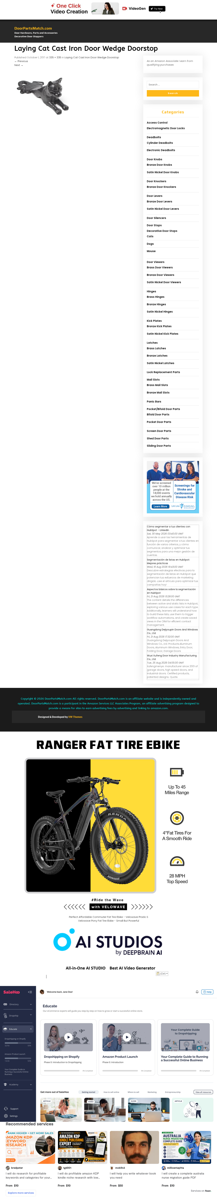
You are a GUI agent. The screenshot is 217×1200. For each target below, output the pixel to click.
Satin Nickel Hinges (160, 311)
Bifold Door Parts (158, 414)
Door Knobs (154, 159)
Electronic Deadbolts (161, 150)
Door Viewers (155, 262)
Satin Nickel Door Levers (163, 209)
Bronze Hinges (156, 304)
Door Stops (154, 225)
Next (18, 65)
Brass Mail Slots (157, 385)
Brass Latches (156, 348)
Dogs (150, 244)
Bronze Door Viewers (160, 275)
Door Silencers (156, 218)
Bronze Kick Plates (159, 326)
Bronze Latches (157, 355)
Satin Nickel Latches (160, 363)
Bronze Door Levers (159, 201)
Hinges (151, 291)
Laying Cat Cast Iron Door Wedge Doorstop (92, 57)
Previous (21, 61)
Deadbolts (154, 137)
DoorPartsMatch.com (33, 28)
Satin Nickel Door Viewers (164, 282)
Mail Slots (153, 379)
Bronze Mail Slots (158, 392)
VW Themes (75, 716)
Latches (152, 343)
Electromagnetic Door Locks (166, 128)
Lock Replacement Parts (163, 372)
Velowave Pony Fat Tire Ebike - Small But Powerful (108, 920)
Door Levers (154, 196)
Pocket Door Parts (159, 422)
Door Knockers (156, 181)
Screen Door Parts (159, 431)
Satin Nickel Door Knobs (163, 172)
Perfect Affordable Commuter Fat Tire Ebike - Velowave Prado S (108, 917)
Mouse (151, 251)
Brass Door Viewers (160, 267)
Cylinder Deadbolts (160, 143)
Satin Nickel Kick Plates (162, 334)
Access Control (157, 122)
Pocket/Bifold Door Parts (163, 409)
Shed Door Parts (158, 438)
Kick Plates (154, 321)
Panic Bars (154, 401)
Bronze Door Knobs (159, 165)
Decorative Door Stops (162, 231)
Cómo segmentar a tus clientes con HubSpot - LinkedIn (168, 528)
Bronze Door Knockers (161, 187)
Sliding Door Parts (159, 446)
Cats (150, 236)
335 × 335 (55, 57)
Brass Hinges (155, 297)
